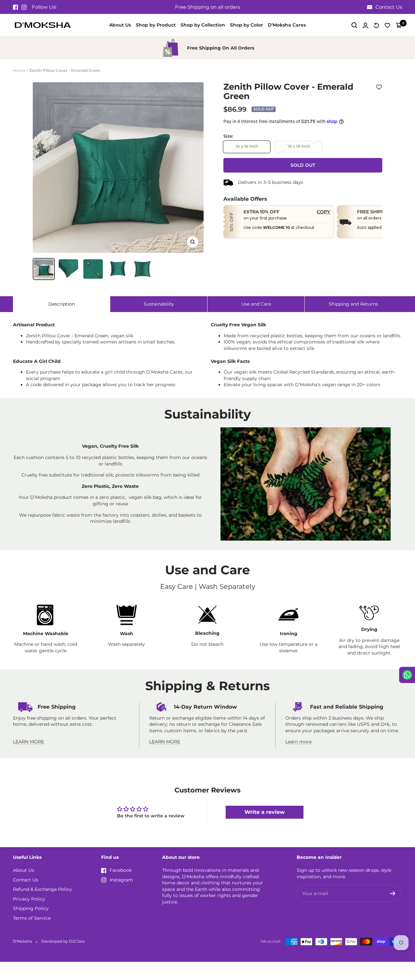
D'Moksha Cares (287, 25)
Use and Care (256, 304)
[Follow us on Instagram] (24, 7)
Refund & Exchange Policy (42, 889)
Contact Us (25, 880)
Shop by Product (156, 25)
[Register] (393, 893)
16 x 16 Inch (247, 146)
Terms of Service (32, 918)
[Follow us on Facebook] (15, 7)
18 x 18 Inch (299, 146)
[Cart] (399, 25)
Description (61, 304)
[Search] (354, 25)
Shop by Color (246, 25)
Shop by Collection (203, 25)
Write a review (264, 812)
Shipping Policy (31, 908)
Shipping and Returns (353, 304)
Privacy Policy (29, 899)
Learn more (298, 742)
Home (19, 70)
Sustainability (159, 304)
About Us (120, 25)
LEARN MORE (28, 742)
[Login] (365, 25)
